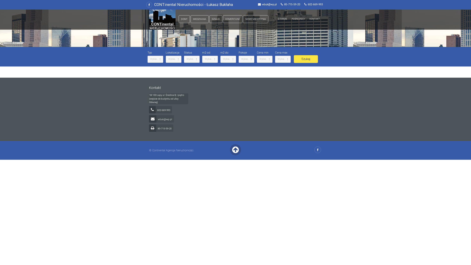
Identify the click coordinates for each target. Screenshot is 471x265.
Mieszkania (199, 19)
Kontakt (314, 19)
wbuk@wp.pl (164, 119)
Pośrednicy (298, 19)
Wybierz (154, 59)
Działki (216, 19)
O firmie (282, 19)
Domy (184, 19)
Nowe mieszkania (255, 19)
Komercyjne (232, 19)
